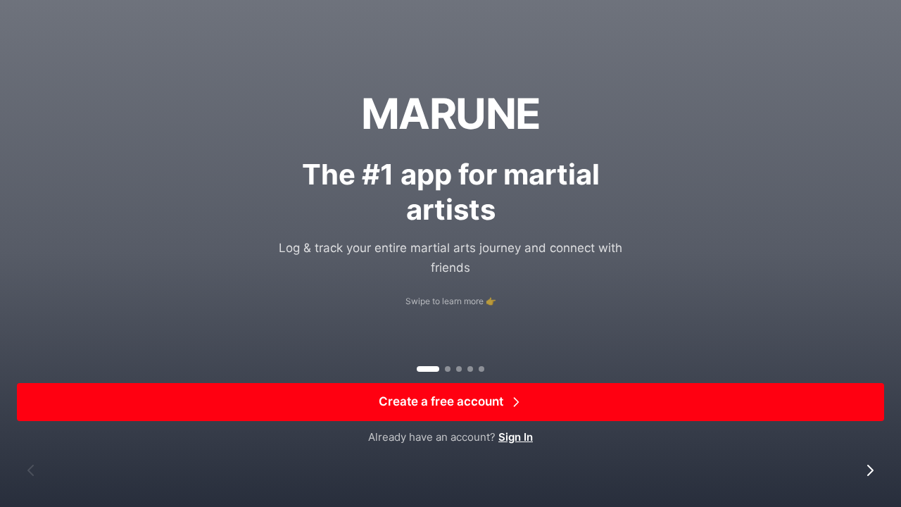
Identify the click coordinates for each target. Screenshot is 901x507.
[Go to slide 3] (459, 369)
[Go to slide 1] (428, 369)
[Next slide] (870, 470)
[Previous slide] (31, 470)
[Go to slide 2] (447, 369)
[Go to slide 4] (470, 369)
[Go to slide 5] (481, 369)
